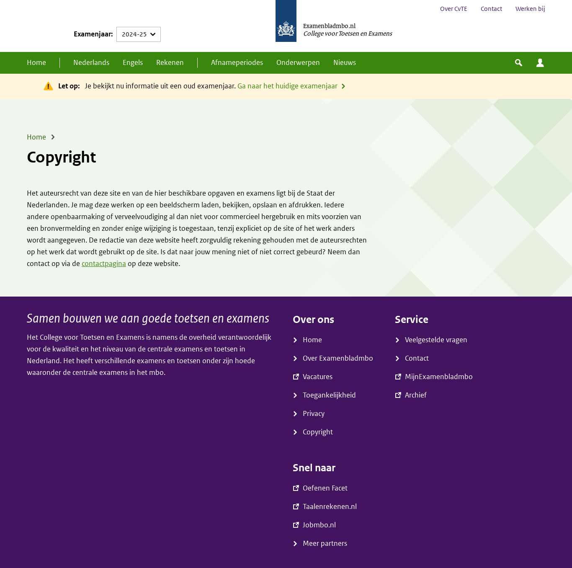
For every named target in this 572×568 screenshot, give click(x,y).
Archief (416, 395)
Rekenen (170, 62)
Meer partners (325, 543)
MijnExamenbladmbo (540, 63)
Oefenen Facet (325, 488)
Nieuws (344, 62)
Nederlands (91, 62)
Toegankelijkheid (329, 395)
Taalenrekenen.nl (330, 506)
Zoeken (518, 63)
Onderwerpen (298, 62)
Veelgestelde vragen (436, 340)
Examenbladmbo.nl (329, 25)
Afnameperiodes (237, 62)
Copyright (318, 432)
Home (36, 62)
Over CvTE (453, 9)
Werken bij (530, 9)
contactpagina (104, 263)
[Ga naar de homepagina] (286, 26)
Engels (133, 62)
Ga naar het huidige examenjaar (287, 86)
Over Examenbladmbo (338, 358)
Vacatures (317, 376)
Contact (491, 9)
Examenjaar (92, 34)
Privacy (314, 413)
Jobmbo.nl (319, 525)
